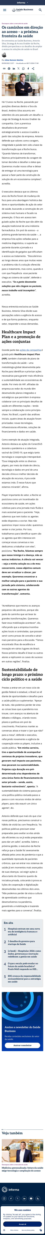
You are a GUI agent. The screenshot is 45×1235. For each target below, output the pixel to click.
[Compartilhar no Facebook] (28, 68)
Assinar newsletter (23, 1045)
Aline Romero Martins (14, 60)
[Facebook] (11, 1198)
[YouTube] (31, 1198)
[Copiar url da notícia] (4, 68)
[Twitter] (17, 1198)
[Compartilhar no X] (18, 68)
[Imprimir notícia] (9, 68)
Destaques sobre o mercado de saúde (15, 23)
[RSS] (37, 1198)
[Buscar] (40, 10)
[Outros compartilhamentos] (33, 68)
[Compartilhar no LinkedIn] (13, 68)
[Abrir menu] (5, 10)
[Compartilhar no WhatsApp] (23, 68)
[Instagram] (4, 1198)
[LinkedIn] (24, 1198)
